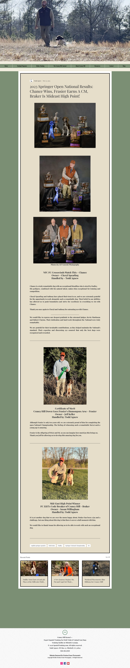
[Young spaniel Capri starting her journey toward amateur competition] (65, 568)
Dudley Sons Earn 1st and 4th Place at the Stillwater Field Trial (34, 580)
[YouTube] (68, 663)
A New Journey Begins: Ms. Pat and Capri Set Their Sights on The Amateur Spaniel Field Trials (64, 580)
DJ (88, 546)
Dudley (60, 546)
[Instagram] (61, 663)
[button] (22, 66)
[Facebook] (65, 663)
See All (108, 557)
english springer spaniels (38, 546)
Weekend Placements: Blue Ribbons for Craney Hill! (95, 580)
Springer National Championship (75, 546)
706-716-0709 (65, 651)
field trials (52, 546)
